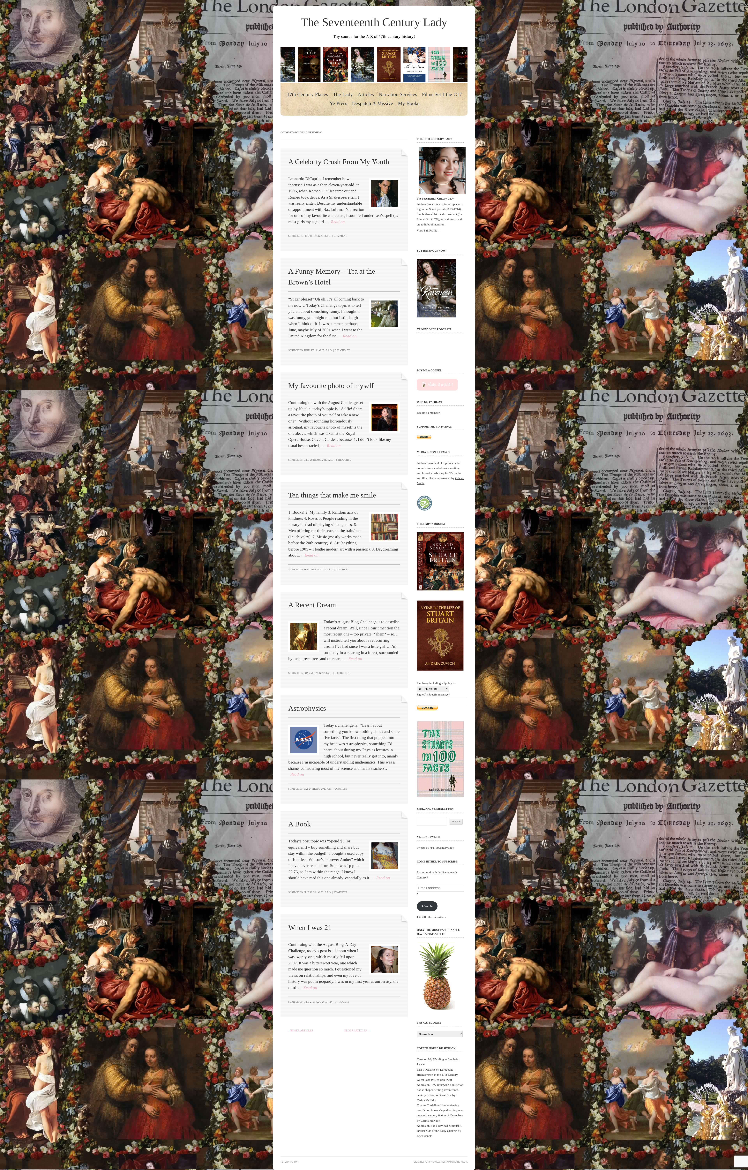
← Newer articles (299, 1030)
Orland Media (459, 1162)
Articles (366, 94)
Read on (338, 221)
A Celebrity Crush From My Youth (338, 162)
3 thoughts (342, 350)
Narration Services (398, 94)
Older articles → (357, 1030)
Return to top (289, 1162)
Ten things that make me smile (332, 495)
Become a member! (429, 412)
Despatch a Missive (372, 103)
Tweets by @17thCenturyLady (435, 847)
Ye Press (338, 103)
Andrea (421, 1084)
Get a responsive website (429, 1162)
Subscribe (427, 906)
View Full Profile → (429, 230)
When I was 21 (310, 927)
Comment (340, 235)
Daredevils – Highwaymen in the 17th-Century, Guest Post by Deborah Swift (437, 1074)
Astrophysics (307, 708)
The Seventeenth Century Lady (374, 22)
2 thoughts (343, 459)
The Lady (343, 94)
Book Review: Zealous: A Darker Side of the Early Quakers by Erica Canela (439, 1130)
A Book (299, 824)
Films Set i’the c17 (442, 94)
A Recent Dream (312, 605)
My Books (408, 103)
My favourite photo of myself (331, 386)
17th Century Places (307, 94)
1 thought (342, 1001)
